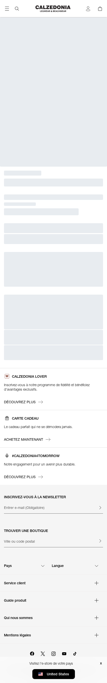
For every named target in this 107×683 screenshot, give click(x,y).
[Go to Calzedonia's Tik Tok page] (75, 653)
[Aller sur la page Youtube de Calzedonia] (64, 653)
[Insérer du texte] (100, 508)
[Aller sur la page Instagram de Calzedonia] (53, 653)
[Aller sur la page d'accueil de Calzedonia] (53, 9)
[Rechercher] (17, 9)
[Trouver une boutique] (100, 541)
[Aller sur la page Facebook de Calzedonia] (32, 653)
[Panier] (100, 9)
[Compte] (88, 9)
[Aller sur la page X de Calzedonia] (43, 653)
